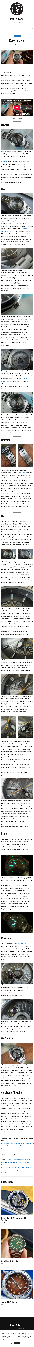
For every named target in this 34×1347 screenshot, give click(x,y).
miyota (23, 1167)
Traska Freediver (18, 1106)
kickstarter (4, 1165)
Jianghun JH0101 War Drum (9, 1302)
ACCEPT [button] (17, 1343)
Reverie (3, 151)
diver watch (18, 1162)
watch (25, 1170)
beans (11, 1159)
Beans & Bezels (17, 19)
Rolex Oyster (21, 473)
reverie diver (5, 1170)
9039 (6, 1159)
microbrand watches (13, 1167)
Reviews (17, 36)
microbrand (18, 1165)
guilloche (26, 1162)
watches (4, 1172)
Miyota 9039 (22, 943)
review (12, 1170)
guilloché (4, 161)
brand (3, 1162)
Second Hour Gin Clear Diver (10, 1261)
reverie (28, 1167)
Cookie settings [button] (7, 1343)
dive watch (9, 1162)
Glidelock (16, 491)
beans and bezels (20, 1159)
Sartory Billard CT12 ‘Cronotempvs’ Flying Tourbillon (14, 1219)
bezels (29, 1159)
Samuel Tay (11, 389)
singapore (18, 1170)
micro (11, 1165)
